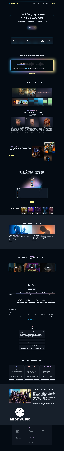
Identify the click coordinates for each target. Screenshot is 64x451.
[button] (24, 210)
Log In (50, 3)
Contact (51, 302)
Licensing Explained (18, 438)
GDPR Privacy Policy (32, 442)
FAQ (40, 3)
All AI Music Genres (44, 436)
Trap (42, 429)
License (38, 3)
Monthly (34, 289)
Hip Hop (43, 430)
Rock (42, 432)
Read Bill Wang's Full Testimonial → (30, 132)
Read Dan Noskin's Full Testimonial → (16, 132)
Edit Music (17, 430)
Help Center (31, 438)
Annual (30, 289)
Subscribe (20, 302)
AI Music (17, 439)
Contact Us (16, 379)
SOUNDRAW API (18, 432)
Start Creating (32, 73)
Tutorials (17, 437)
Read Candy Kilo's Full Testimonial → (44, 132)
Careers (30, 430)
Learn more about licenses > (32, 319)
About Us (30, 429)
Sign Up (54, 3)
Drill (42, 431)
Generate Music (34, 3)
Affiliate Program (31, 432)
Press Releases (31, 431)
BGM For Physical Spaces (19, 436)
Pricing (48, 3)
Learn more (32, 201)
